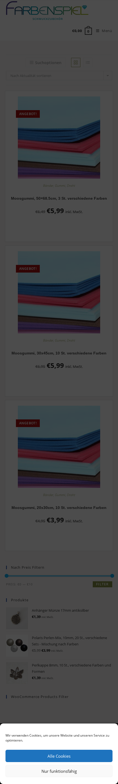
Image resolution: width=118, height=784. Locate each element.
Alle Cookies (59, 756)
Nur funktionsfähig (59, 771)
